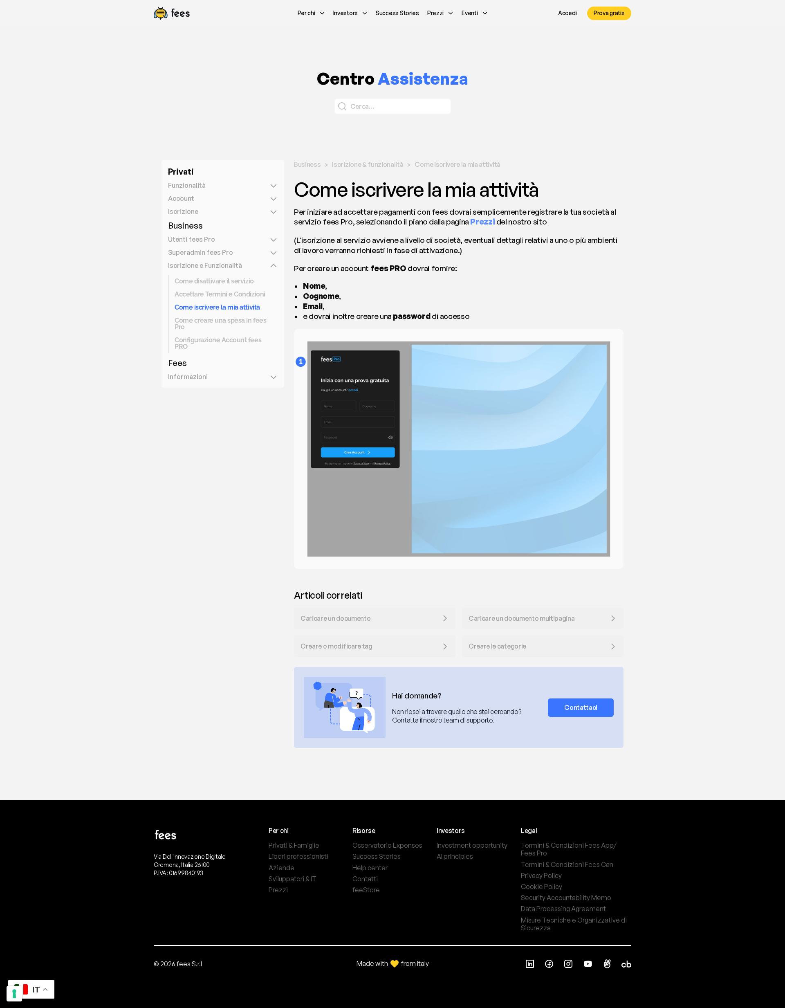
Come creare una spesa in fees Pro (221, 324)
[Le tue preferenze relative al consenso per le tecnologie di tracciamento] (14, 993)
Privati (181, 171)
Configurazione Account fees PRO (219, 343)
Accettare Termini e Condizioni (220, 294)
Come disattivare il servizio (214, 281)
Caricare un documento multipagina (522, 618)
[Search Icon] (392, 106)
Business (185, 225)
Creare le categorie (497, 646)
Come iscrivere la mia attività (217, 307)
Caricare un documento (335, 618)
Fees (177, 363)
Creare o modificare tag (336, 646)
